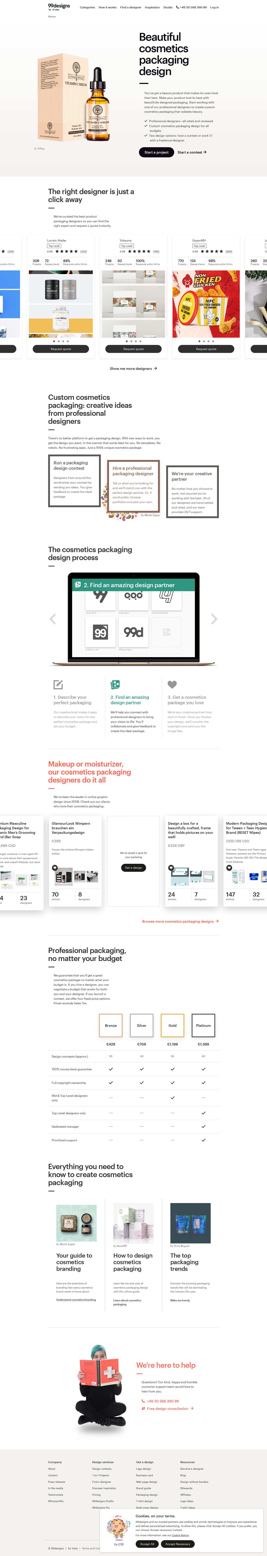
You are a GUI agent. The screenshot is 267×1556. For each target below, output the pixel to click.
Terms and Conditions (95, 1548)
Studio (168, 7)
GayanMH (199, 240)
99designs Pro (101, 1507)
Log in (214, 7)
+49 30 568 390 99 (193, 7)
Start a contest (190, 152)
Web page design (146, 1481)
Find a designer (130, 7)
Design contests (102, 1468)
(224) (83, 251)
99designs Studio (103, 1501)
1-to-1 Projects (100, 1475)
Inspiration (152, 7)
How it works (108, 7)
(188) (156, 251)
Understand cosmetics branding (76, 1299)
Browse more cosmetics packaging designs (178, 921)
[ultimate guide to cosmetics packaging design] (133, 1223)
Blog (183, 1475)
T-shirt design (144, 1501)
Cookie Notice (180, 1535)
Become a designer (192, 1468)
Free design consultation (167, 1408)
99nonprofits (56, 1501)
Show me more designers (131, 368)
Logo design (143, 1468)
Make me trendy (180, 1300)
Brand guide (143, 1488)
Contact (53, 1475)
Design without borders (194, 1481)
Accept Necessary (177, 1544)
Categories (87, 7)
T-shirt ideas (187, 1507)
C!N (120, 1544)
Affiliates (185, 1494)
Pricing (96, 1494)
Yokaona (126, 240)
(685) (229, 251)
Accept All (147, 1544)
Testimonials (55, 1494)
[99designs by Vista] (59, 7)
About (51, 1468)
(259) (11, 251)
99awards (186, 1488)
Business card (144, 1475)
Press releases (56, 1481)
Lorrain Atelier (56, 240)
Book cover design (147, 1507)
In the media (55, 1488)
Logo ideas (186, 1501)
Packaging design (147, 1494)
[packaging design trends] (190, 1223)
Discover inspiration (104, 1488)
